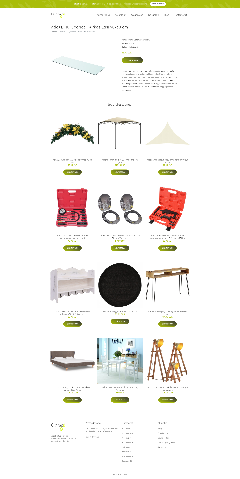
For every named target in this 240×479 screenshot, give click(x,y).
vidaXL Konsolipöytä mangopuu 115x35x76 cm (167, 312)
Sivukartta (162, 447)
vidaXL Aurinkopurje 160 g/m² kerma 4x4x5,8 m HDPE (167, 161)
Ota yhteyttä (163, 433)
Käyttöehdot (163, 438)
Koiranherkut (127, 447)
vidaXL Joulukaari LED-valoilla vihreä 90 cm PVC (72, 161)
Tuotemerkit (180, 14)
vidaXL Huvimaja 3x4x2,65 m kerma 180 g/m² (120, 161)
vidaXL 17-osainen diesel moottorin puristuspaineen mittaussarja (72, 236)
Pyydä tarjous (158, 4)
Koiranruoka (103, 14)
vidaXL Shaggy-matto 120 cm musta (120, 311)
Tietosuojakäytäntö (166, 442)
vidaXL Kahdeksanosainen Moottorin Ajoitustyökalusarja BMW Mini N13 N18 (167, 236)
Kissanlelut (120, 14)
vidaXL (147, 40)
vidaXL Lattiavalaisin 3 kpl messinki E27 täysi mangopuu (167, 388)
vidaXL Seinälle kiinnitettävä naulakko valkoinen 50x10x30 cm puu (73, 312)
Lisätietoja (132, 60)
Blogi (167, 14)
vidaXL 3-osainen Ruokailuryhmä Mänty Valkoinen (120, 388)
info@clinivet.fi (92, 437)
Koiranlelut (153, 14)
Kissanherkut (127, 428)
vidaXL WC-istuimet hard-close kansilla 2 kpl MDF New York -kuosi (120, 236)
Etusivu (54, 31)
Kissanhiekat (127, 433)
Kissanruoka (136, 14)
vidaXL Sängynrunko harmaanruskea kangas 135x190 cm (73, 388)
